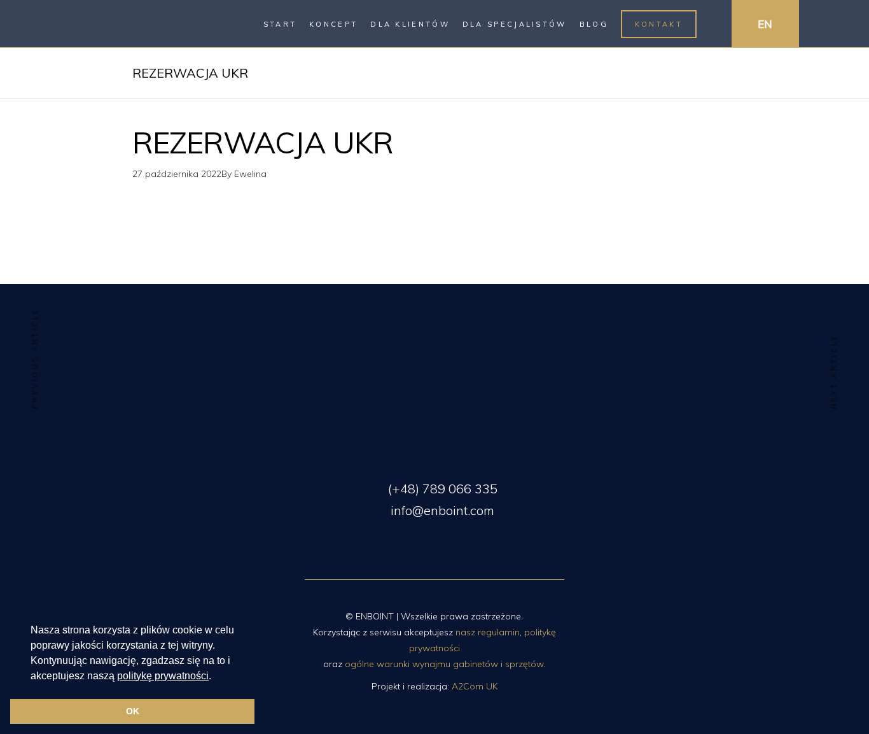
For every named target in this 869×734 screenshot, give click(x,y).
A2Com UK (474, 686)
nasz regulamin (487, 632)
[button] (216, 677)
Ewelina (250, 174)
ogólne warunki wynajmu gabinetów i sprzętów (444, 664)
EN (765, 24)
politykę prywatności (163, 675)
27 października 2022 (176, 174)
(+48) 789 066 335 (441, 489)
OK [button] (132, 711)
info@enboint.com (440, 510)
